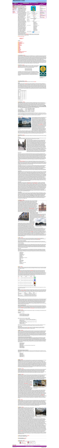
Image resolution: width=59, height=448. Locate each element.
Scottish (26, 83)
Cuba (31, 442)
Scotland (34, 15)
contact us (14, 7)
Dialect (19, 48)
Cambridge (30, 384)
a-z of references (14, 8)
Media (19, 50)
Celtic (20, 271)
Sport (19, 46)
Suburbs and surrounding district (23, 51)
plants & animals (14, 9)
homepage (14, 5)
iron (42, 124)
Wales (25, 290)
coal (38, 124)
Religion (20, 47)
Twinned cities (20, 52)
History (19, 44)
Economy (20, 49)
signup (13, 6)
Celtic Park (31, 270)
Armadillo (32, 231)
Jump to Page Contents (21, 36)
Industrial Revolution (31, 208)
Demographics (20, 43)
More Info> (41, 14)
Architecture (20, 45)
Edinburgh (21, 200)
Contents (24, 55)
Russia (25, 443)
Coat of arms (20, 42)
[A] (15, 445)
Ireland (40, 215)
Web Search (21, 38)
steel (40, 124)
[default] (14, 445)
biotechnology (26, 383)
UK (32, 224)
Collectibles (14, 12)
